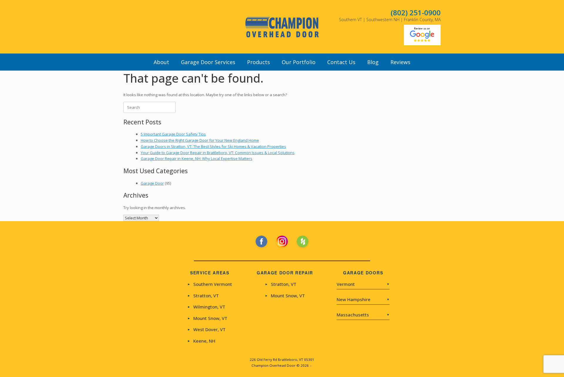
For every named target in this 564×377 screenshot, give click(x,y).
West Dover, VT (206, 329)
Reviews (400, 62)
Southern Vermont (209, 284)
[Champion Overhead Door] (282, 26)
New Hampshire (363, 299)
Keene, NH (201, 341)
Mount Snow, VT (207, 318)
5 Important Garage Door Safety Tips (173, 134)
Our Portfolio (298, 62)
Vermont (363, 284)
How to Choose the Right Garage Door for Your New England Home (200, 140)
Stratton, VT (203, 295)
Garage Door (152, 183)
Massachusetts (363, 315)
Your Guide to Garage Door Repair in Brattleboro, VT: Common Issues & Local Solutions (218, 152)
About (161, 62)
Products (258, 62)
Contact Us (341, 62)
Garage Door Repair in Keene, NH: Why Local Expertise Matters (196, 158)
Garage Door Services (208, 62)
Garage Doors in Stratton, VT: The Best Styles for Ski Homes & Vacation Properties (213, 146)
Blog (373, 62)
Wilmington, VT (206, 307)
